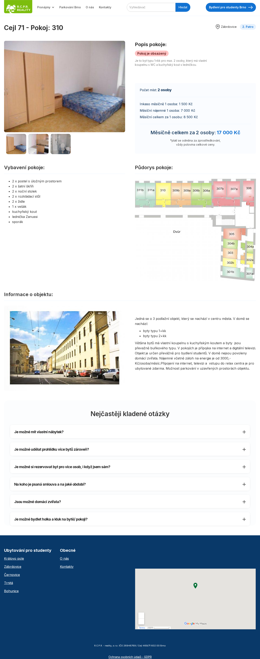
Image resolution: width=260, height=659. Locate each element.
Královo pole (14, 558)
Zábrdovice (12, 567)
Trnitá (8, 583)
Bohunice (11, 591)
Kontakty (105, 7)
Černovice (12, 575)
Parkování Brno (70, 7)
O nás (90, 7)
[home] (18, 6)
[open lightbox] (64, 86)
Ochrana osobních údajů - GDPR (130, 657)
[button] (45, 7)
